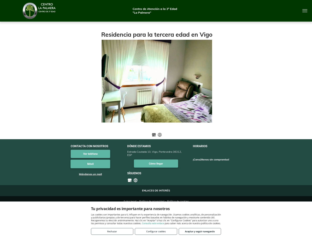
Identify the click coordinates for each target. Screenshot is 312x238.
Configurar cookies (156, 231)
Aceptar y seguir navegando (200, 231)
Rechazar (112, 231)
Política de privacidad (151, 201)
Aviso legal (129, 201)
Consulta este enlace (153, 223)
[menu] (305, 10)
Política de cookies (178, 201)
